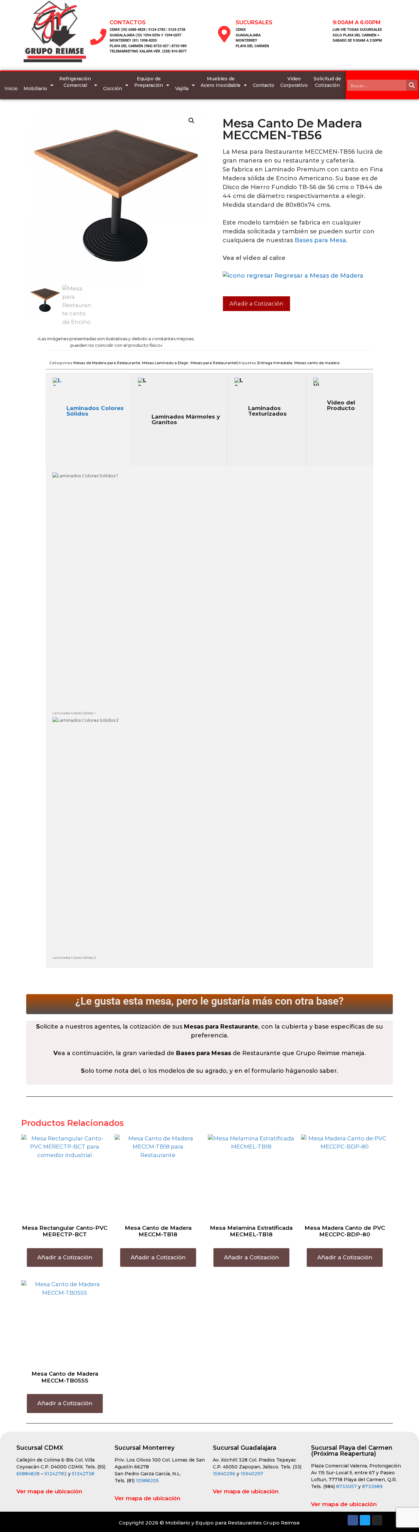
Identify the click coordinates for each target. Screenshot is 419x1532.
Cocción (112, 88)
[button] (191, 121)
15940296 (224, 1474)
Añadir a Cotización (256, 303)
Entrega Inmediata (274, 363)
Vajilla (182, 88)
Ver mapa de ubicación (49, 1491)
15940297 (252, 1474)
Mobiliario (35, 88)
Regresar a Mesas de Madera (318, 275)
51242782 (56, 1474)
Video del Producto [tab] (341, 405)
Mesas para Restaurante (213, 363)
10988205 (147, 1480)
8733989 (372, 1486)
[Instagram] (377, 1520)
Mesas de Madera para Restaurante (106, 363)
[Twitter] (365, 1520)
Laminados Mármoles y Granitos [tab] (186, 419)
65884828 (28, 1474)
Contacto (263, 85)
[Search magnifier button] (411, 85)
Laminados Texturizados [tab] (267, 411)
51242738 (83, 1474)
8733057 (346, 1486)
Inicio (11, 88)
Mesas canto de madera (316, 363)
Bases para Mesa (320, 240)
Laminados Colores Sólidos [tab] (95, 411)
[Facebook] (353, 1520)
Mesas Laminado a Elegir (165, 363)
